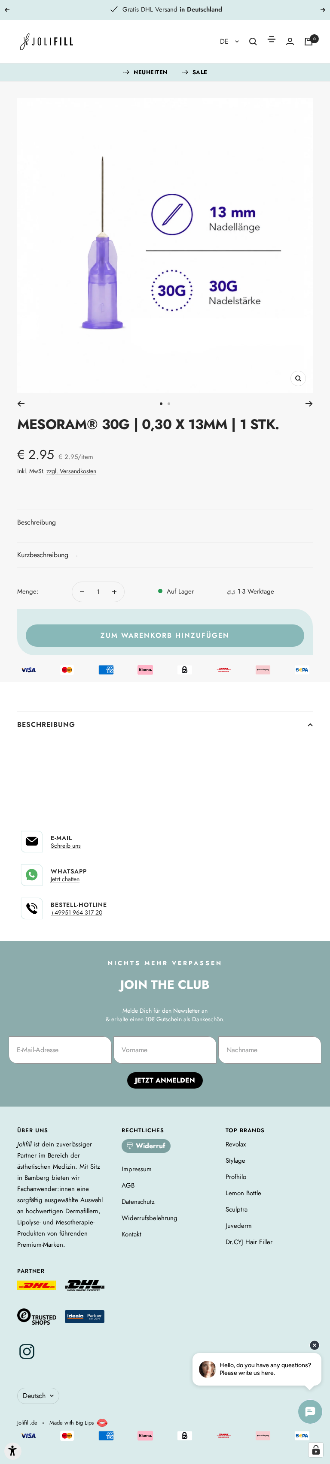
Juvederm (239, 1225)
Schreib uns (66, 845)
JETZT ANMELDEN (165, 1080)
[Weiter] (309, 404)
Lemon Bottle (243, 1193)
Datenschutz (138, 1201)
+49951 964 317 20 (76, 912)
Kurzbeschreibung (48, 555)
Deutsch (34, 1396)
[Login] (290, 41)
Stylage (235, 1160)
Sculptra (237, 1209)
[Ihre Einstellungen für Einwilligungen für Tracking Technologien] (316, 1450)
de (225, 41)
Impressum (137, 1169)
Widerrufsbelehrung (149, 1218)
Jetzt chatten (65, 879)
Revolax (236, 1144)
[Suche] (253, 41)
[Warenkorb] (308, 41)
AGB (128, 1185)
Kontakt (131, 1234)
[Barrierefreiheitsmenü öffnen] (12, 1451)
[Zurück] (20, 404)
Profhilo (236, 1177)
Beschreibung (46, 724)
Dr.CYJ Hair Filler (249, 1242)
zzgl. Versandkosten (71, 471)
